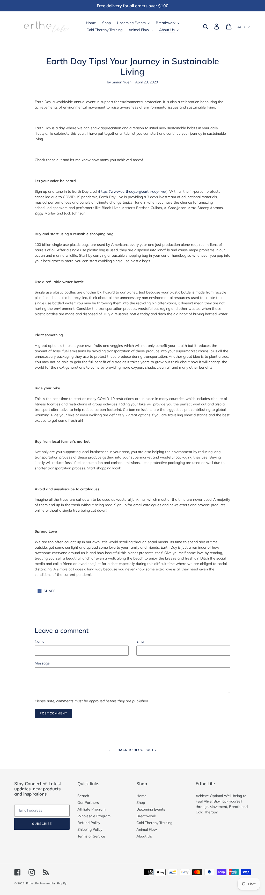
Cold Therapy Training (154, 822)
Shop (140, 802)
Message (42, 663)
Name (40, 641)
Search (83, 795)
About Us (144, 836)
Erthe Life (32, 883)
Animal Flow (146, 829)
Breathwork (146, 816)
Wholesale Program (94, 816)
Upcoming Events (150, 809)
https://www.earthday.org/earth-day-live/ (132, 191)
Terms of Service (91, 836)
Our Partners (88, 802)
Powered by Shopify (53, 883)
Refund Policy (88, 822)
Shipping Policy (89, 829)
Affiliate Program (91, 809)
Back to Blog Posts (136, 750)
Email (140, 641)
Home (141, 795)
